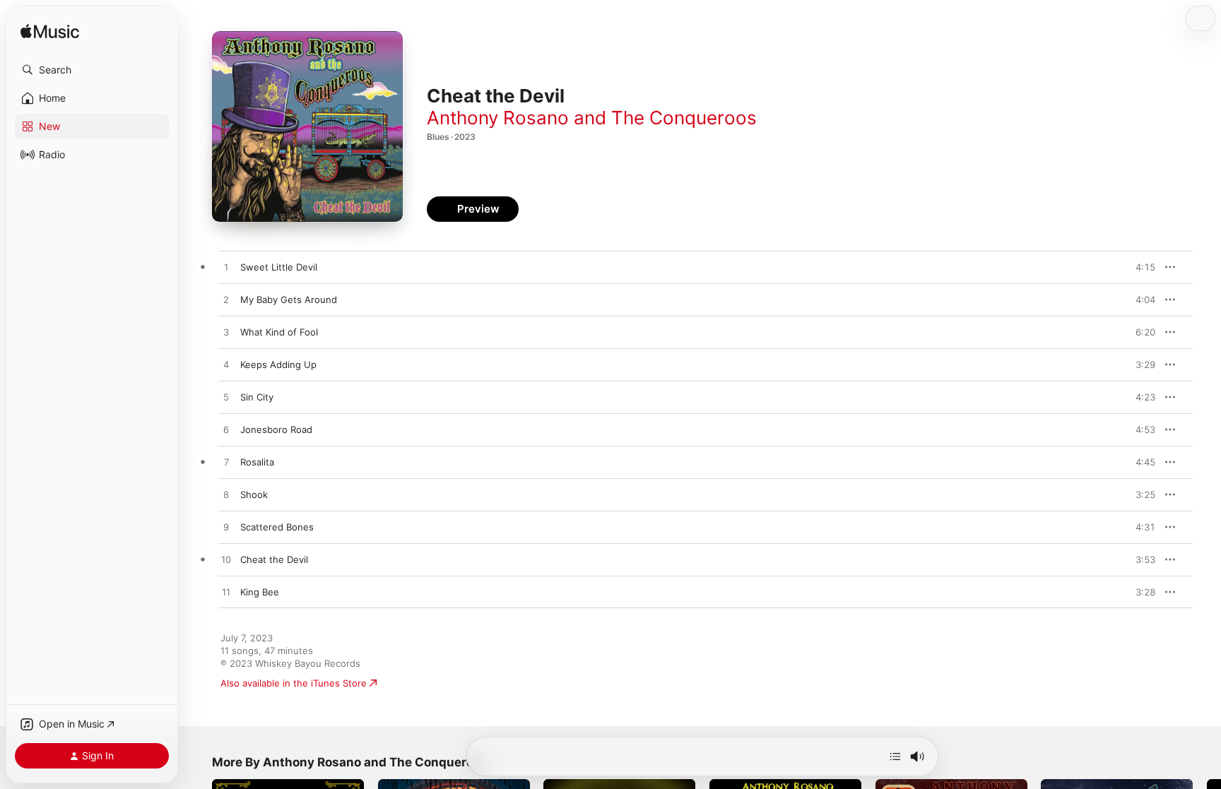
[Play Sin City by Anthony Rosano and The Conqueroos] (226, 397)
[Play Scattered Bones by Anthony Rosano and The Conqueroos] (226, 527)
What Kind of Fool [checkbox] (279, 332)
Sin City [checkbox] (256, 397)
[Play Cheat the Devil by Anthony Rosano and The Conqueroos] (226, 560)
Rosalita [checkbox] (257, 462)
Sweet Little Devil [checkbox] (278, 267)
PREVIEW (1139, 267)
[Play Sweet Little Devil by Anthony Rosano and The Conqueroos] (226, 267)
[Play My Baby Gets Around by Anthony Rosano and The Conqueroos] (226, 300)
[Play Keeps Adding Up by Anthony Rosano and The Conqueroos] (226, 365)
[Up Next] (895, 756)
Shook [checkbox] (254, 494)
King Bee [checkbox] (259, 592)
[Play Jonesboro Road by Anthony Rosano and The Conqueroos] (226, 430)
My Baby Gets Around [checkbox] (288, 299)
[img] (49, 32)
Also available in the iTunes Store (293, 683)
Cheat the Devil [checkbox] (274, 559)
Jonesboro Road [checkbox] (276, 429)
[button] (92, 70)
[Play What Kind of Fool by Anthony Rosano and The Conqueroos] (226, 332)
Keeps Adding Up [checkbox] (278, 364)
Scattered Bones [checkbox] (277, 527)
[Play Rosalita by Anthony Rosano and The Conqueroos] (226, 462)
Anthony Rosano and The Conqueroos (592, 118)
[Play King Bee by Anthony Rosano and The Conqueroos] (226, 592)
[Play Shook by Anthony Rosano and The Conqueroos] (226, 495)
